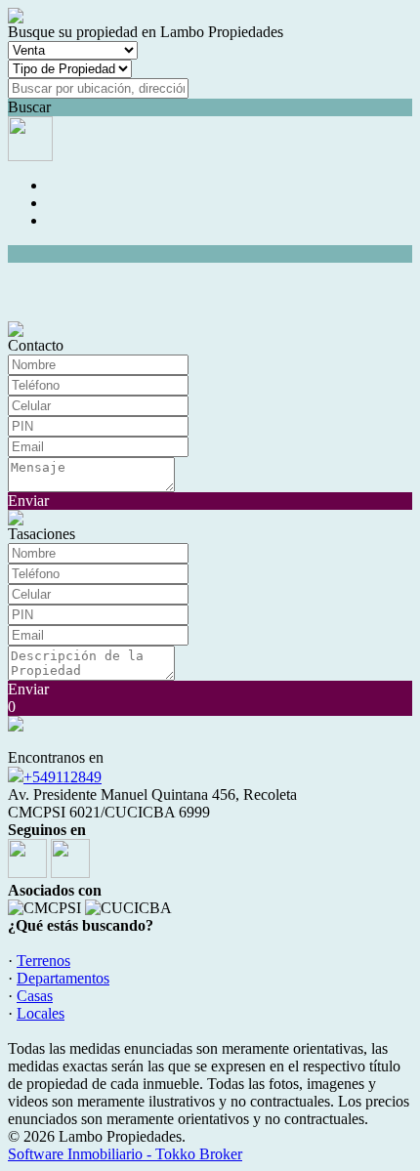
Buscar (29, 107)
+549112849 (62, 777)
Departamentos (63, 978)
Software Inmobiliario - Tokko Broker (125, 1154)
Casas (35, 995)
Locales (40, 1013)
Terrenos (43, 960)
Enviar (28, 500)
